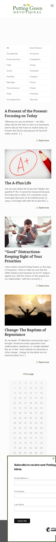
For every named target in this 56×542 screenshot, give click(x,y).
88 (31, 453)
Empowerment (13, 59)
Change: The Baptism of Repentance (25, 332)
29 (36, 403)
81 (25, 448)
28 (31, 403)
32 (20, 408)
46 (31, 418)
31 (15, 408)
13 (15, 393)
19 (15, 398)
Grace (9, 70)
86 (20, 453)
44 (20, 418)
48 (41, 418)
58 (31, 428)
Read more (44, 140)
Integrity (33, 76)
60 (41, 428)
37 (15, 413)
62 (20, 433)
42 (41, 413)
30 (41, 403)
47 (36, 418)
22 (31, 398)
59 (36, 428)
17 (36, 393)
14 (20, 393)
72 (41, 438)
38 (20, 413)
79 (15, 448)
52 (31, 423)
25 (15, 403)
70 (31, 438)
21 (25, 398)
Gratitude (34, 70)
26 (20, 403)
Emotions (34, 53)
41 (36, 413)
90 (41, 453)
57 (25, 428)
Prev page (29, 374)
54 (41, 423)
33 (25, 408)
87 (25, 453)
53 (36, 423)
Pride (9, 93)
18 (41, 393)
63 (25, 433)
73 (15, 443)
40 (31, 413)
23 (36, 398)
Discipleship (12, 53)
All (8, 48)
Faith (9, 65)
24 (41, 398)
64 (31, 433)
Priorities (34, 93)
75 (25, 443)
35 (36, 408)
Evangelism (35, 59)
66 (41, 433)
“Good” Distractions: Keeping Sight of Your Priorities (23, 256)
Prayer (33, 88)
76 (31, 443)
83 (36, 448)
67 (15, 438)
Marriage (11, 82)
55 (15, 428)
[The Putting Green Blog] (28, 8)
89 (36, 453)
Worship (34, 99)
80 (20, 448)
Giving (32, 65)
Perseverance (13, 88)
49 (15, 423)
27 (25, 403)
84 (41, 448)
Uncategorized (13, 99)
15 (25, 393)
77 (36, 443)
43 (15, 418)
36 (41, 408)
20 (20, 398)
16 (31, 393)
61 (15, 433)
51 (25, 423)
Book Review (36, 48)
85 (15, 453)
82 (31, 448)
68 (20, 438)
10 (31, 388)
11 (36, 388)
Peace (33, 82)
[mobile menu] (52, 5)
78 (41, 443)
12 (41, 388)
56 (20, 428)
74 (20, 443)
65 (36, 433)
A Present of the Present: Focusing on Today (26, 113)
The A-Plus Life (18, 183)
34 (31, 408)
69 (25, 438)
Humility (10, 76)
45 (25, 418)
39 (25, 413)
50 (20, 423)
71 (36, 438)
